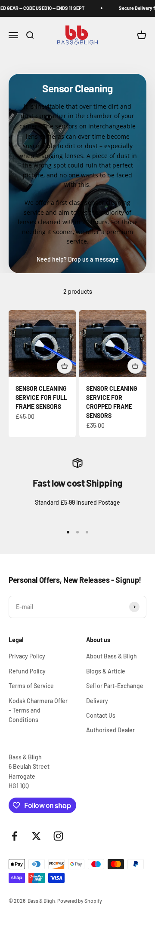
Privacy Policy (27, 656)
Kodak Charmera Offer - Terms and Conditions (38, 710)
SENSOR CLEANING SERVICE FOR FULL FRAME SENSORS (41, 397)
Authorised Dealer (110, 730)
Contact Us (100, 715)
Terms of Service (31, 685)
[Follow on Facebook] (14, 836)
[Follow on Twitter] (36, 836)
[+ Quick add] (64, 366)
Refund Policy (27, 671)
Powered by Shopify (79, 901)
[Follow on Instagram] (58, 836)
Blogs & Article (105, 671)
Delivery (97, 700)
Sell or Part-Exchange (114, 685)
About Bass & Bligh (111, 656)
